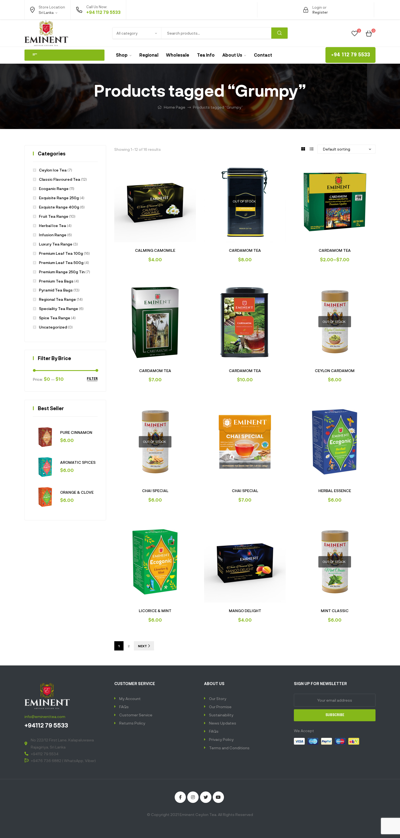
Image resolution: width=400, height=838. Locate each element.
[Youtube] (218, 797)
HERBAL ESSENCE (334, 490)
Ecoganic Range (54, 188)
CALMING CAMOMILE (155, 250)
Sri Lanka (42, 24)
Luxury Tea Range (55, 244)
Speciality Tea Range (58, 308)
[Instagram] (193, 797)
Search (279, 33)
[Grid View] (303, 148)
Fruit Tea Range (53, 216)
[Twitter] (205, 797)
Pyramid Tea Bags (56, 290)
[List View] (311, 148)
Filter (92, 379)
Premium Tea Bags (56, 281)
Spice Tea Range (54, 317)
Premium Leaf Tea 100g (61, 253)
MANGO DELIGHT (245, 610)
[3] (355, 32)
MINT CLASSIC (335, 610)
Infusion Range (52, 234)
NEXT (142, 646)
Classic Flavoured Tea (59, 179)
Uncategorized (53, 327)
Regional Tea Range (57, 299)
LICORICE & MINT (155, 610)
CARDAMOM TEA (245, 250)
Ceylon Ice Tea (53, 170)
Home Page (174, 107)
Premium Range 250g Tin (62, 271)
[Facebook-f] (180, 797)
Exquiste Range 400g (59, 207)
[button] (350, 55)
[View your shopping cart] (369, 32)
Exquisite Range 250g (59, 197)
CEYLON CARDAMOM (335, 370)
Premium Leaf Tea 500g (61, 262)
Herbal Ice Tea (52, 225)
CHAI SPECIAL (155, 490)
